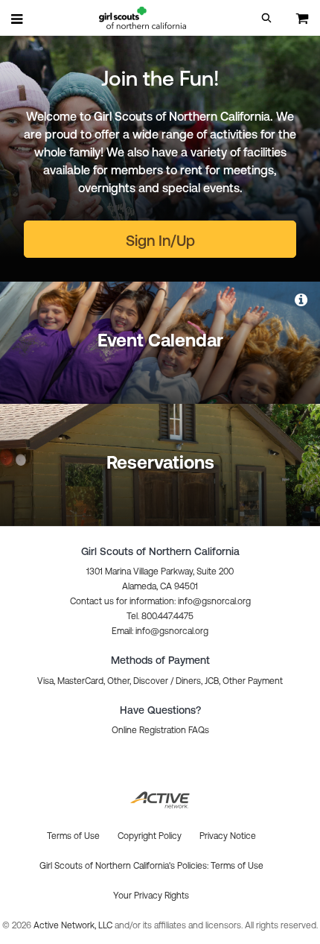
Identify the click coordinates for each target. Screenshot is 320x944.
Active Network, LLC (74, 925)
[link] (302, 299)
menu (18, 19)
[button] (266, 18)
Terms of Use (237, 866)
